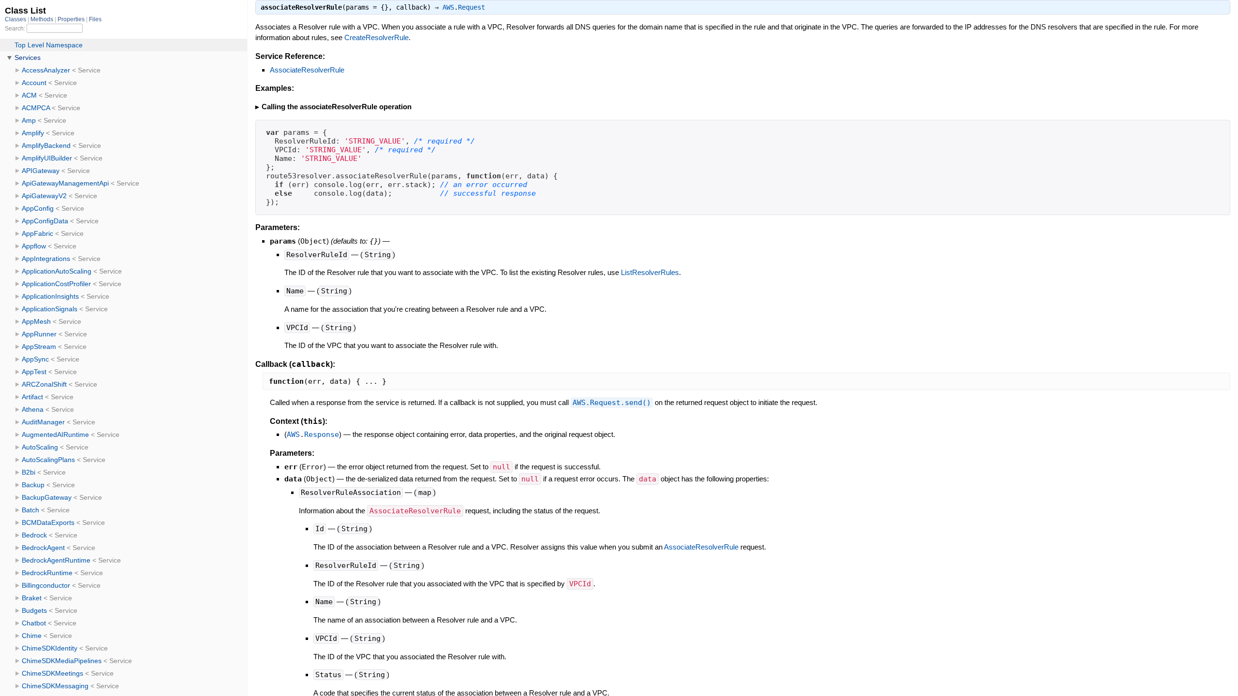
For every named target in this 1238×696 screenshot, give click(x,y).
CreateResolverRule (376, 37)
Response (321, 434)
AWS (448, 7)
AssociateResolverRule (307, 70)
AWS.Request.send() (612, 402)
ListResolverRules (650, 272)
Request (471, 7)
